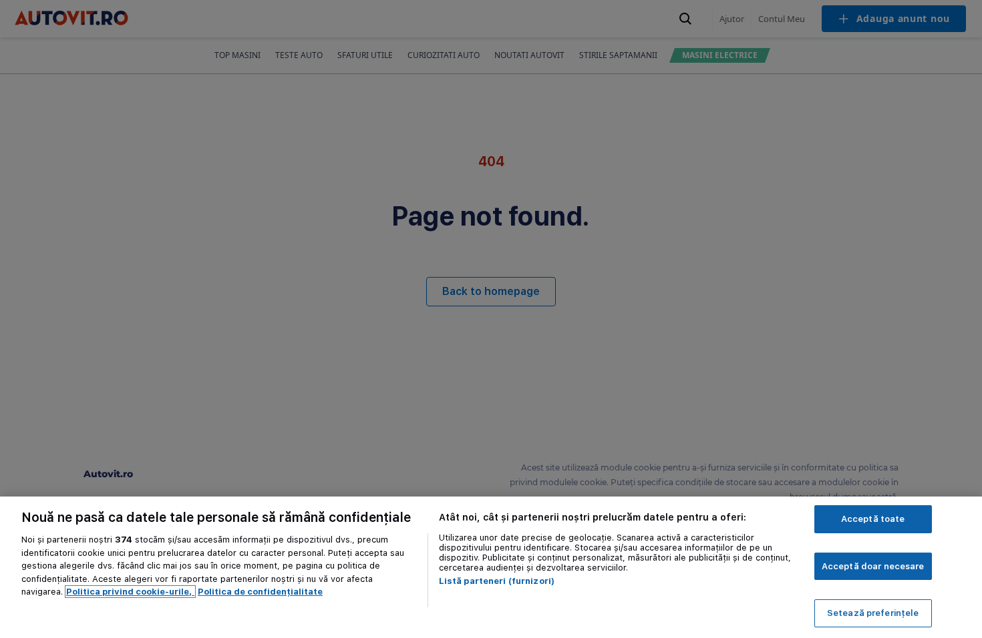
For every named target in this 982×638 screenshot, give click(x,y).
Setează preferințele (873, 613)
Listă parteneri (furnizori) (497, 581)
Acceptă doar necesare (873, 566)
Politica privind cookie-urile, (130, 592)
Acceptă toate (873, 519)
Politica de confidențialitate (260, 592)
